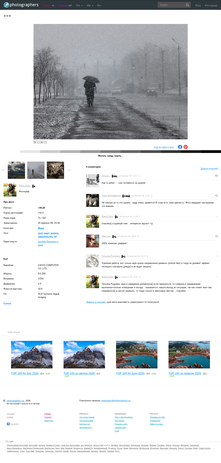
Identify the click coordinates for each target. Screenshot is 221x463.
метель (55, 233)
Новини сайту (121, 427)
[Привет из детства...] (55, 163)
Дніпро (168, 445)
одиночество (45, 236)
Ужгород (58, 451)
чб (55, 236)
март (46, 233)
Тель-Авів (30, 451)
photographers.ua (15, 400)
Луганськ (112, 448)
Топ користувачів (86, 417)
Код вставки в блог (164, 147)
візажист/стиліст (53, 445)
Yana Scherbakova (111, 195)
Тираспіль (49, 451)
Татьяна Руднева (111, 256)
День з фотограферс (124, 417)
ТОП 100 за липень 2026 (79, 373)
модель (42, 445)
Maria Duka (24, 185)
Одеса (181, 448)
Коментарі (48, 421)
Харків (66, 451)
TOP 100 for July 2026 (25, 373)
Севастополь (204, 448)
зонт (40, 233)
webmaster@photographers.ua (116, 400)
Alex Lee (106, 236)
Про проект (119, 421)
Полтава (188, 448)
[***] (36, 163)
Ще (89, 5)
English (10, 417)
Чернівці (110, 451)
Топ (78, 5)
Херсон (73, 451)
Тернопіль (39, 451)
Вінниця (153, 445)
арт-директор (86, 445)
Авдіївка (114, 445)
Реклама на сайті (157, 417)
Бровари (144, 445)
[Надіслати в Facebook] (180, 148)
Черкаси (94, 451)
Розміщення (155, 421)
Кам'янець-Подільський (33, 448)
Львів (125, 448)
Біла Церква (124, 445)
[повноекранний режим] (45, 142)
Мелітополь (144, 448)
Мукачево (154, 448)
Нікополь (173, 448)
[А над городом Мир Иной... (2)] (16, 163)
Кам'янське (49, 448)
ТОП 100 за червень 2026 (185, 373)
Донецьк (176, 445)
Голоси (7, 303)
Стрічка (48, 5)
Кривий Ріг (88, 448)
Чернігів (102, 451)
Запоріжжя (194, 445)
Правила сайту (121, 424)
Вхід (198, 5)
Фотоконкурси (85, 427)
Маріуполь (133, 448)
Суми (22, 451)
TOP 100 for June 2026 (130, 373)
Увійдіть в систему (95, 302)
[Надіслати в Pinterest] (186, 148)
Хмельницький (83, 451)
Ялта (117, 451)
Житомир (185, 445)
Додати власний (209, 168)
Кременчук (78, 448)
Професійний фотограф (17, 445)
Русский (10, 414)
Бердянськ (135, 445)
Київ (62, 448)
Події (117, 431)
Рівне (195, 448)
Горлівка (161, 445)
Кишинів (68, 448)
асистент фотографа (70, 445)
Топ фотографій (86, 421)
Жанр (41, 228)
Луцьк (119, 448)
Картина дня (84, 424)
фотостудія (98, 445)
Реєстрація (211, 5)
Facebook (14, 424)
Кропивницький (100, 448)
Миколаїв (164, 448)
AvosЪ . (106, 175)
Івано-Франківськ (14, 448)
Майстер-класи (156, 424)
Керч (57, 448)
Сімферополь (13, 451)
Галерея (65, 5)
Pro (99, 5)
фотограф (33, 445)
